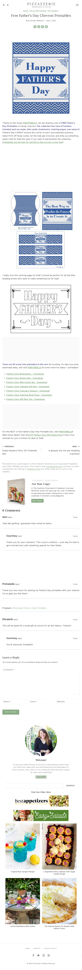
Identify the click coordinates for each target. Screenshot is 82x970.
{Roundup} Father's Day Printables (29, 608)
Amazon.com (33, 469)
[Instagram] (43, 955)
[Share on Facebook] (35, 26)
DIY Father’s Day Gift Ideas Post (45, 435)
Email (33, 701)
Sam (4, 517)
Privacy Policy (50, 948)
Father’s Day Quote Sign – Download (24, 378)
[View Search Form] (3, 5)
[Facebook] (33, 955)
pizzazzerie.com (54, 466)
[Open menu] (77, 5)
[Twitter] (38, 955)
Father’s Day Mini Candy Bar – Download (26, 382)
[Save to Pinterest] (42, 26)
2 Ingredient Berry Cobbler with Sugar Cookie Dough (59, 873)
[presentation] (22, 846)
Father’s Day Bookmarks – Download (25, 374)
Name (7, 701)
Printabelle (8, 584)
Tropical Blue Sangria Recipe (23, 872)
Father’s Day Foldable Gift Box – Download (27, 386)
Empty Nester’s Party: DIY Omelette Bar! (19, 450)
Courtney (11, 535)
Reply (75, 517)
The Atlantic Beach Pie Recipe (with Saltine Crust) (59, 927)
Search (70, 786)
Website (61, 701)
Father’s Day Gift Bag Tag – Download (25, 399)
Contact (37, 948)
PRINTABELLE (30, 123)
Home (27, 948)
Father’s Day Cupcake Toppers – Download (28, 391)
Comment (9, 669)
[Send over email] (46, 26)
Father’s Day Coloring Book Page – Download (29, 395)
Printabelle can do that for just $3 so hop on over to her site (32, 142)
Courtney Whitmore (36, 21)
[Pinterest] (48, 955)
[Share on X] (38, 26)
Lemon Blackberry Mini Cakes (22, 926)
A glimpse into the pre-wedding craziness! (64, 450)
